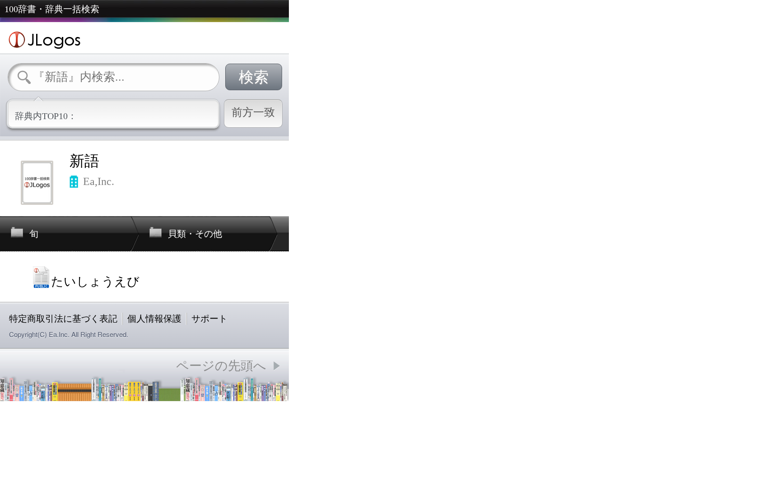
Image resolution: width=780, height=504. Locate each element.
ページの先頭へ (221, 366)
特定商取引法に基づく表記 (63, 319)
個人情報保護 (154, 319)
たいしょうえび (95, 281)
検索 (254, 77)
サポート (209, 319)
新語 (84, 161)
